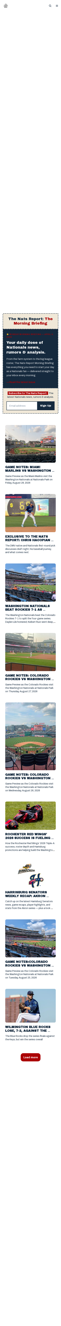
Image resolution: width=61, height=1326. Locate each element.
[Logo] (6, 6)
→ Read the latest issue (20, 382)
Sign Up (45, 405)
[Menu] (57, 5)
